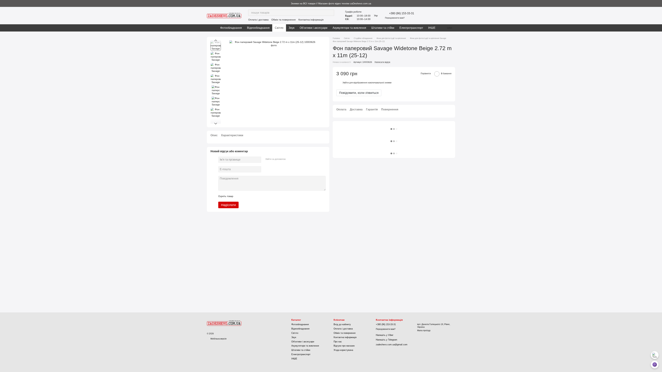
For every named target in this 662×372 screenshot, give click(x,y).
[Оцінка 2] (244, 196)
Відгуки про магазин (344, 345)
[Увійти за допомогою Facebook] (289, 159)
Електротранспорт (411, 27)
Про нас (338, 341)
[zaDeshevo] (224, 323)
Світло (279, 27)
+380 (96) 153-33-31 (401, 13)
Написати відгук (382, 62)
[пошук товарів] (331, 13)
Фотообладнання (231, 27)
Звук (291, 27)
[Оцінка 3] (250, 196)
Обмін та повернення (283, 19)
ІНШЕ (431, 27)
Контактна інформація (311, 19)
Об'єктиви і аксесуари (313, 27)
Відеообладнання (258, 27)
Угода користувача (343, 350)
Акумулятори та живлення (349, 27)
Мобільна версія (218, 339)
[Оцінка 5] (261, 196)
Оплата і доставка (258, 19)
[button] (659, 3)
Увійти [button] (346, 82)
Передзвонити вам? (395, 18)
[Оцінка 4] (255, 196)
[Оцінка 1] (239, 196)
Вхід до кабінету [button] (342, 324)
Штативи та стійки (382, 27)
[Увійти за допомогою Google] (295, 159)
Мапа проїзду (423, 330)
